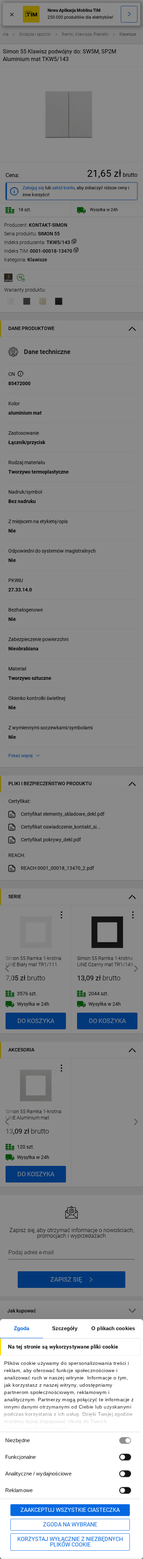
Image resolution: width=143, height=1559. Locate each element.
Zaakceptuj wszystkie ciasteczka (70, 1510)
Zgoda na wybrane (70, 1524)
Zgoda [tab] (22, 1328)
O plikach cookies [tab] (113, 1328)
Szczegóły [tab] (64, 1328)
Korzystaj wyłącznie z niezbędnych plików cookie (70, 1542)
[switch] (125, 1457)
